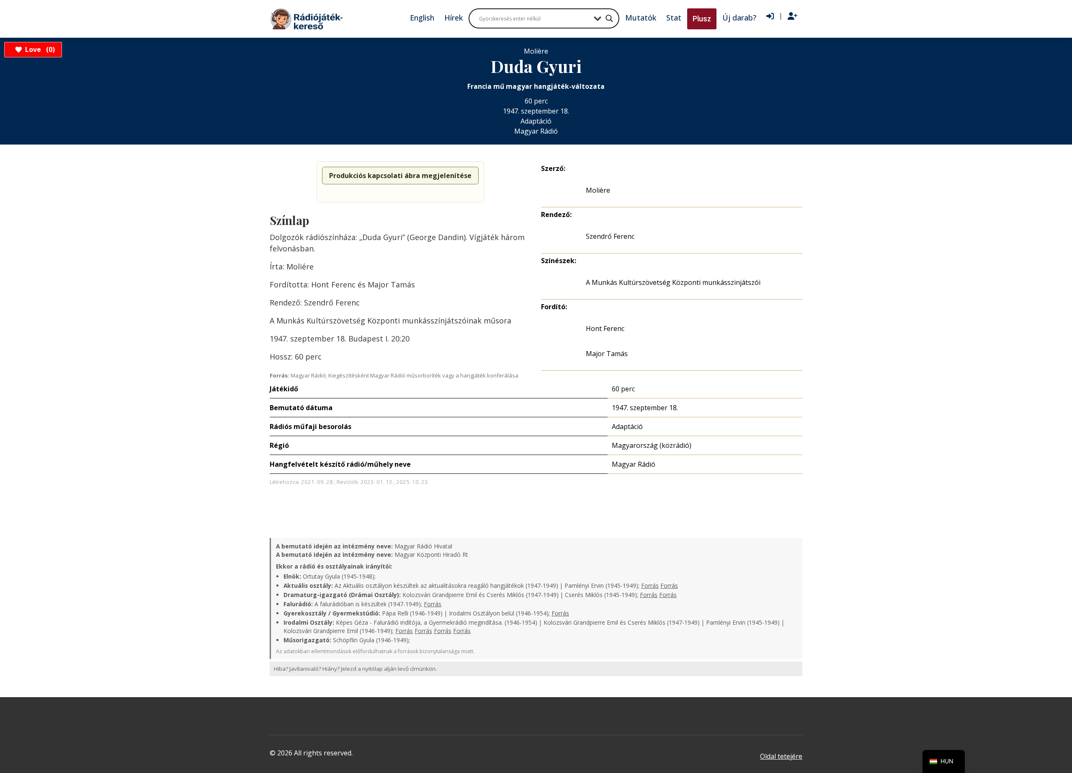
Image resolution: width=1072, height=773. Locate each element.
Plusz (702, 18)
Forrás (650, 585)
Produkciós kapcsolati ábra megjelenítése (400, 175)
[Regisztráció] (792, 16)
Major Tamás (607, 353)
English (422, 18)
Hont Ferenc (605, 328)
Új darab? (739, 18)
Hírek (453, 18)
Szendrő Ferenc (610, 236)
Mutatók (640, 18)
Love (38, 49)
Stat (673, 18)
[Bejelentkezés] (770, 16)
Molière (598, 190)
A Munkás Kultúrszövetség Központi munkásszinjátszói (673, 282)
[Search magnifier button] (609, 18)
